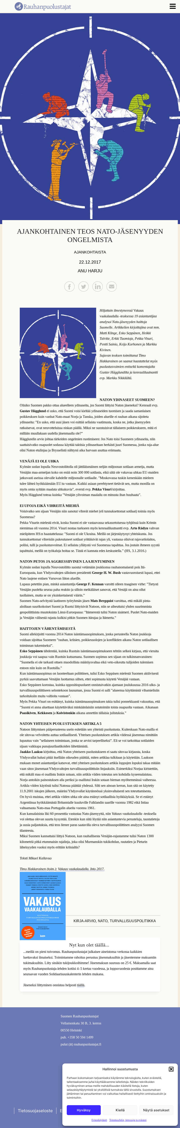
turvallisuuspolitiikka (133, 921)
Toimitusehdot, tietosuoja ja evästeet (127, 1120)
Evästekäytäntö (99, 1120)
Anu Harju (90, 270)
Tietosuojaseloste (35, 1110)
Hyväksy (84, 1110)
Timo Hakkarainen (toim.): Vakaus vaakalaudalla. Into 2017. (62, 869)
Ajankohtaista (90, 252)
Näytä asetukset (156, 1110)
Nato (103, 921)
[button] (171, 1069)
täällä (80, 985)
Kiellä (120, 1110)
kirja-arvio (85, 921)
